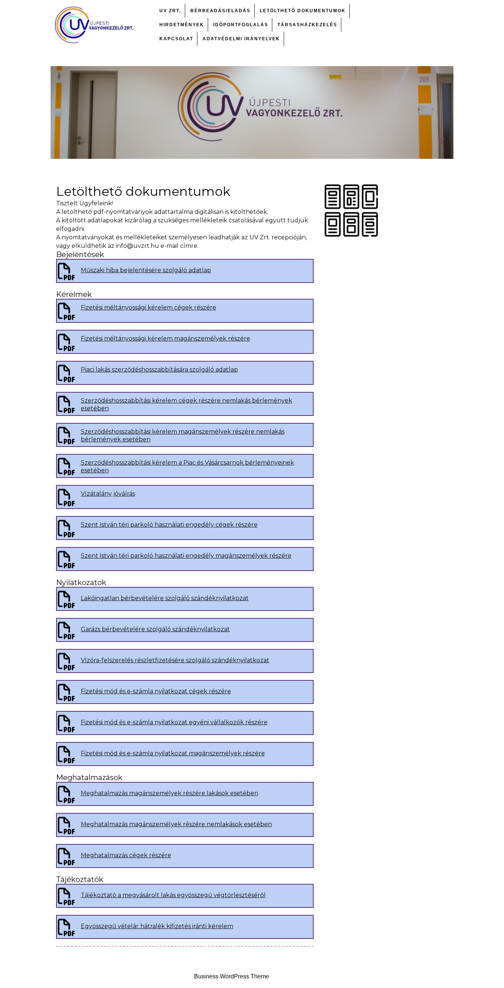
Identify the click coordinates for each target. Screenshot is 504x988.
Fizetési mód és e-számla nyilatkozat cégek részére (156, 691)
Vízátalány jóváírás (108, 493)
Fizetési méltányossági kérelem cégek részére (148, 307)
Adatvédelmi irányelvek (241, 38)
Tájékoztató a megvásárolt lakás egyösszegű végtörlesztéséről (173, 895)
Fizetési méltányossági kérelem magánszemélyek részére (165, 338)
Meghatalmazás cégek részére (126, 855)
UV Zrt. (170, 10)
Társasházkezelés (307, 24)
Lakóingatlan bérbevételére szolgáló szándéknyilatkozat (165, 598)
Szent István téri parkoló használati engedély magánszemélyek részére (186, 555)
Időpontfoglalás (240, 24)
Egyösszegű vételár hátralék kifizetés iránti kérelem (157, 926)
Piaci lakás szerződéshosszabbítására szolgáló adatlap (159, 369)
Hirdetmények (181, 24)
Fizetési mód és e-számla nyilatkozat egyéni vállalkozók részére (174, 722)
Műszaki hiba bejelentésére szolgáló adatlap (146, 270)
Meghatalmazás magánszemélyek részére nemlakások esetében (176, 824)
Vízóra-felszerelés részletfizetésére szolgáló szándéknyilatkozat (175, 660)
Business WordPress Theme (231, 976)
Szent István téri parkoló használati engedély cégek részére (169, 524)
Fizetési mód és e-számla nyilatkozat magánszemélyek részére (173, 753)
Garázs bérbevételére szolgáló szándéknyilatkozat (155, 629)
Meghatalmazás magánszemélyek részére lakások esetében (169, 793)
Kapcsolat (176, 38)
